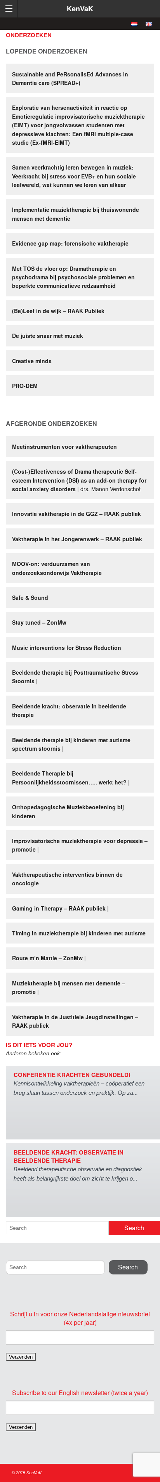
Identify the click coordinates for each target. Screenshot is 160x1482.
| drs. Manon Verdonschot (79, 480)
